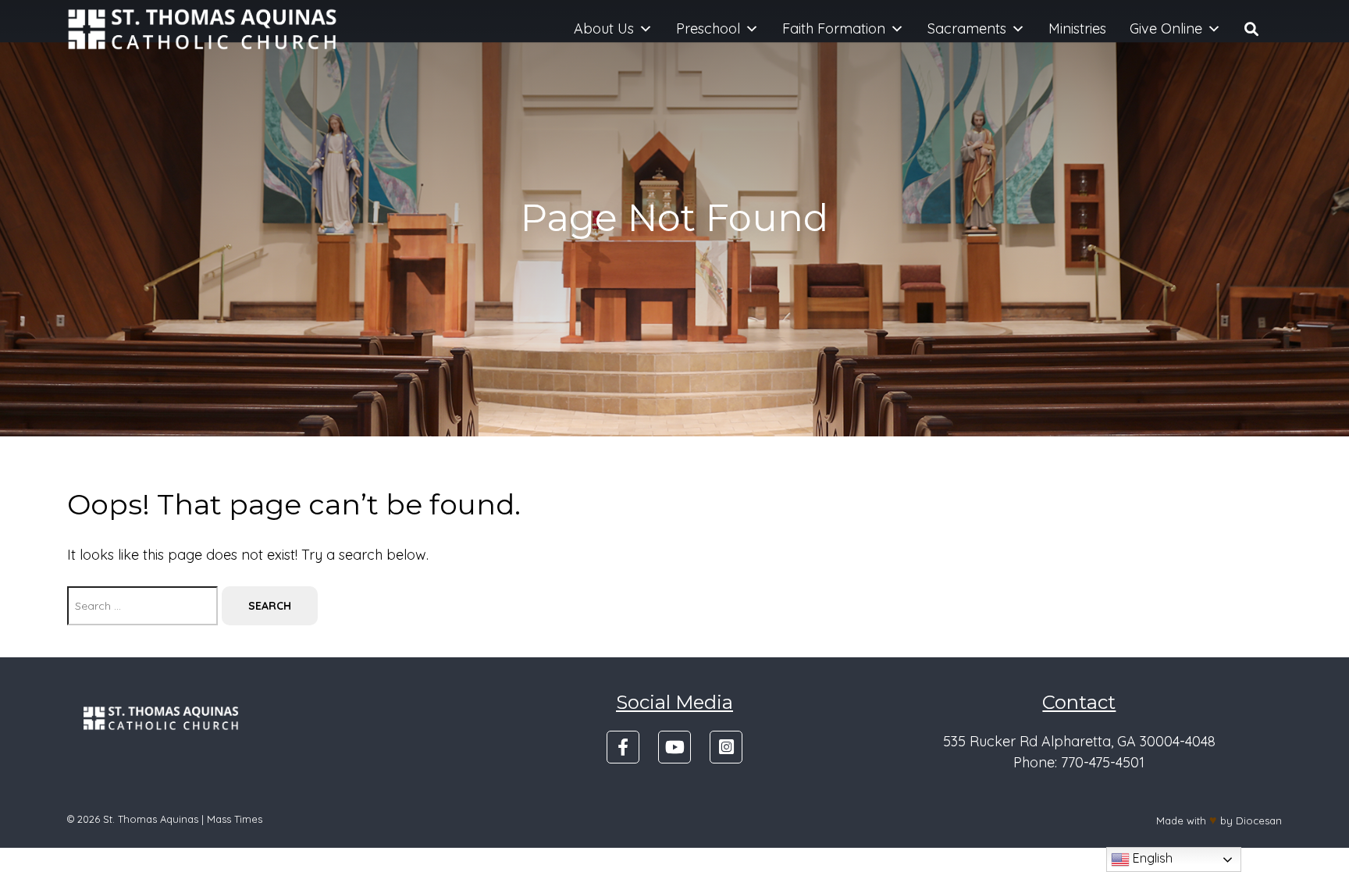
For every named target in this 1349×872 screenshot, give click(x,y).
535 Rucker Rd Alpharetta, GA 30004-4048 (1079, 741)
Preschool (708, 28)
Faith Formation (833, 28)
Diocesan (1259, 820)
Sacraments (966, 28)
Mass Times (234, 819)
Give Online (1166, 28)
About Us (604, 28)
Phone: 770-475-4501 (1078, 762)
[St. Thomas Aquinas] (202, 29)
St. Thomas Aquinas (150, 819)
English (1151, 858)
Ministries (1077, 28)
